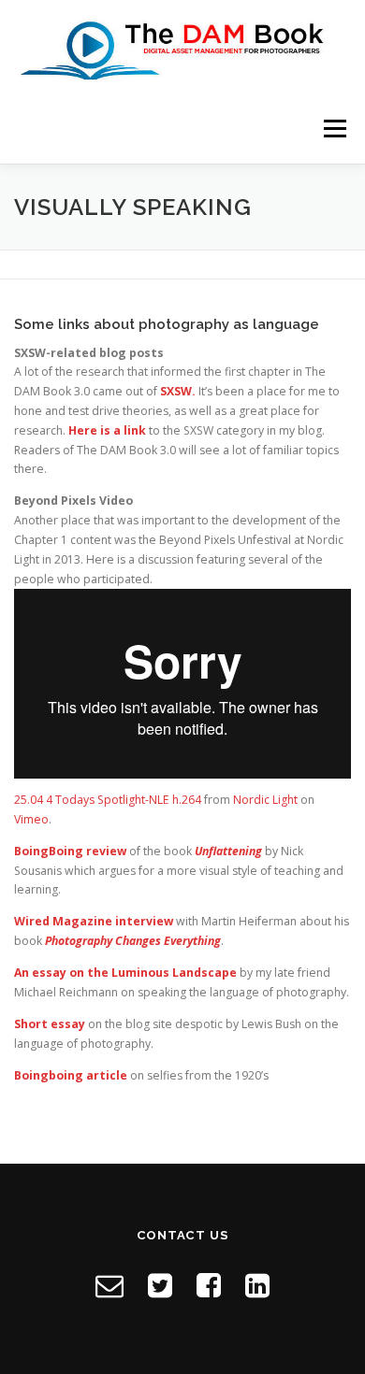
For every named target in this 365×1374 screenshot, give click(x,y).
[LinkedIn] (257, 1285)
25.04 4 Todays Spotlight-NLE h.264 (107, 800)
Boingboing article (70, 1075)
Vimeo (31, 819)
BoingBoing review (70, 851)
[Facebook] (209, 1285)
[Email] (109, 1285)
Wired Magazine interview (93, 921)
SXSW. (178, 391)
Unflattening (228, 851)
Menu (333, 128)
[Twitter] (160, 1285)
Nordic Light (265, 800)
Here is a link (107, 430)
